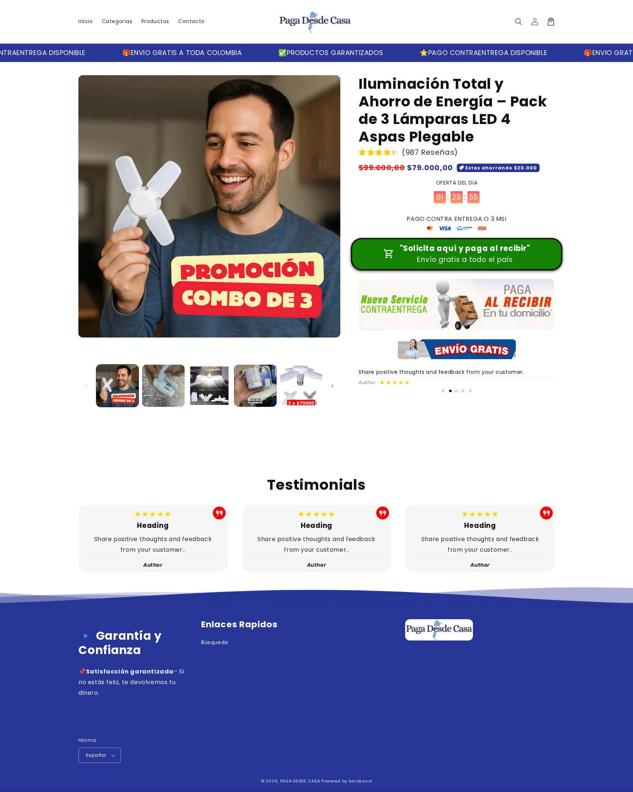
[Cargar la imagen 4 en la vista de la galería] (255, 386)
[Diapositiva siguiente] (470, 391)
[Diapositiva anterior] (443, 391)
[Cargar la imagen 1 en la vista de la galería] (117, 386)
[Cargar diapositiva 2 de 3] (457, 391)
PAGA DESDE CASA (300, 781)
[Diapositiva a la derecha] (332, 386)
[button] (519, 22)
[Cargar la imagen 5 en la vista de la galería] (301, 386)
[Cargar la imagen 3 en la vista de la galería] (209, 386)
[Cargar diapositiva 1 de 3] (450, 391)
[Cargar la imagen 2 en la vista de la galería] (163, 386)
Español (96, 755)
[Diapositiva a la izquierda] (86, 386)
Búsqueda (214, 642)
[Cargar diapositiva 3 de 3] (463, 391)
